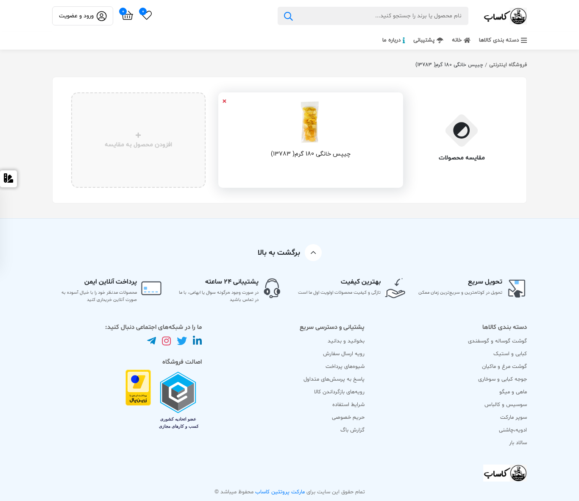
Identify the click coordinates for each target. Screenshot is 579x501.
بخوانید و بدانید (346, 341)
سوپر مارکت (513, 417)
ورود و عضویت (76, 16)
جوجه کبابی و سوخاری (502, 379)
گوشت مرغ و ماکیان (504, 366)
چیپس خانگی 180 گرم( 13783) (311, 154)
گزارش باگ (352, 430)
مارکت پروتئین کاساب (279, 492)
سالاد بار (518, 443)
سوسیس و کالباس (505, 405)
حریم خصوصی (348, 417)
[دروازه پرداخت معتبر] (138, 402)
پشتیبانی (423, 40)
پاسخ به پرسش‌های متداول (334, 379)
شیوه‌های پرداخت (345, 366)
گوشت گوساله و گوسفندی (497, 341)
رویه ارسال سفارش (344, 354)
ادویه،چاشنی (513, 430)
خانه (457, 40)
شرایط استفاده (348, 405)
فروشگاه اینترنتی (508, 64)
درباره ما (391, 40)
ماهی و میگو (513, 392)
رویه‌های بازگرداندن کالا (339, 392)
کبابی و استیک (510, 354)
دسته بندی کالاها (499, 40)
